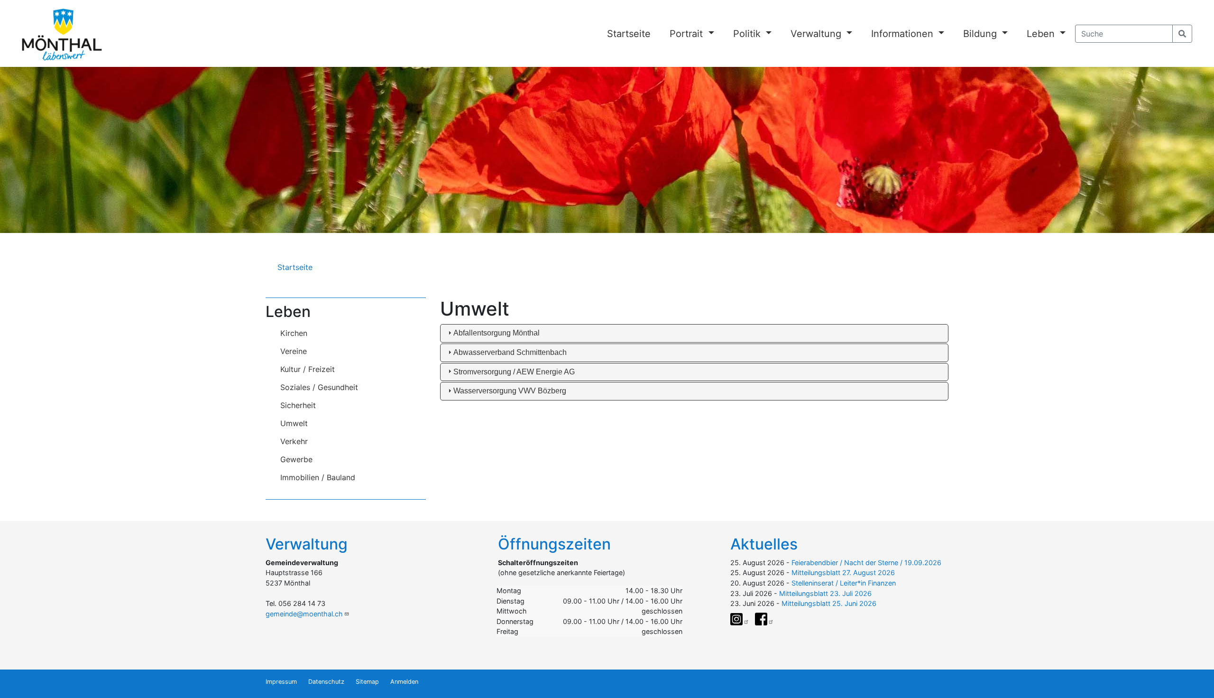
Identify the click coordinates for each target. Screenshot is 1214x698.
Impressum (281, 681)
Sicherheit (298, 405)
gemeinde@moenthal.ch (304, 614)
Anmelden (404, 681)
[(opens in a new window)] (739, 619)
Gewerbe (296, 459)
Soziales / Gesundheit (319, 387)
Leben (1042, 33)
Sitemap (367, 681)
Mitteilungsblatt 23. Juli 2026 (825, 593)
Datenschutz (326, 681)
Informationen (903, 33)
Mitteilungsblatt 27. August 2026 (843, 572)
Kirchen (293, 333)
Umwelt (294, 423)
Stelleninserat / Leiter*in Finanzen (843, 583)
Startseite (629, 33)
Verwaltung (817, 33)
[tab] (694, 333)
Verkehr (294, 441)
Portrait (688, 33)
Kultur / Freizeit (307, 369)
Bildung (981, 33)
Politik (748, 33)
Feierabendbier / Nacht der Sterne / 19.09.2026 (866, 562)
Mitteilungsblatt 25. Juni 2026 (829, 603)
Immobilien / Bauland (317, 477)
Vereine (293, 351)
